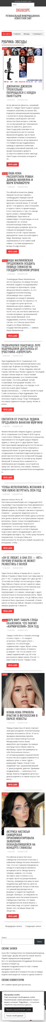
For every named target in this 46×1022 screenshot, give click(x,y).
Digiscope (23, 10)
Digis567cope (23, 100)
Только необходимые (14, 1016)
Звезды (4, 48)
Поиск (4, 937)
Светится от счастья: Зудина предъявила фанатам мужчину (22, 420)
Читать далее (12, 164)
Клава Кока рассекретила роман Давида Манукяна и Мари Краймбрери (20, 178)
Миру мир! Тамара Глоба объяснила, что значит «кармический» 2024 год (23, 622)
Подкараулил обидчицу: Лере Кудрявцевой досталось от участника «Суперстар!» (21, 348)
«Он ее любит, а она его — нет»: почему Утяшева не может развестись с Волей (22, 560)
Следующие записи (33, 926)
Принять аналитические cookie (18, 1010)
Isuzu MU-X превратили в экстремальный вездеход (23, 953)
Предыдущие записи (13, 926)
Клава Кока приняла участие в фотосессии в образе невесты (22, 715)
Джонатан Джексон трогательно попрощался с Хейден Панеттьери (21, 91)
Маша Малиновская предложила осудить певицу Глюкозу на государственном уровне (23, 265)
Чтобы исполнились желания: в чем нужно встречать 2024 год (23, 488)
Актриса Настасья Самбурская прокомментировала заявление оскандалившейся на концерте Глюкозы (21, 839)
